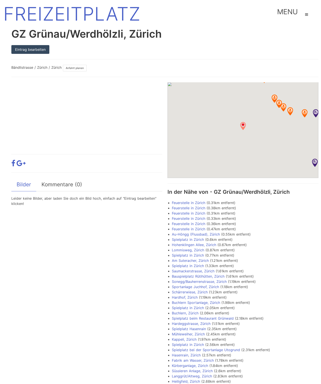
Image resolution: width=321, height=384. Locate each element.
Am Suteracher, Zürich (190, 260)
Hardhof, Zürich (185, 297)
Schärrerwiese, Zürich (190, 292)
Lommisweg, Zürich (188, 250)
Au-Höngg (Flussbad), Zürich (196, 234)
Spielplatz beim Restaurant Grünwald (203, 318)
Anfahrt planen (75, 68)
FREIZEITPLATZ (72, 14)
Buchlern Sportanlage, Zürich (196, 302)
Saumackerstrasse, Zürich (193, 271)
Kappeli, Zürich (184, 339)
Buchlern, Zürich (185, 313)
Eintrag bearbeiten (30, 49)
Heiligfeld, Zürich (186, 381)
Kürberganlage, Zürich (190, 365)
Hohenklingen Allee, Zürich (194, 245)
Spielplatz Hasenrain (189, 329)
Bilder (24, 184)
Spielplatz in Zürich (188, 239)
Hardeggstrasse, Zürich (191, 323)
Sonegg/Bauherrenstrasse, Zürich (199, 281)
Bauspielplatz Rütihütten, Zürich (198, 276)
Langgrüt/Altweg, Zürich (192, 376)
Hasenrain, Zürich (186, 355)
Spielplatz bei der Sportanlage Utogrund (206, 350)
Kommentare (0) (61, 184)
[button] (316, 113)
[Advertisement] (86, 113)
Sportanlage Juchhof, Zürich (195, 287)
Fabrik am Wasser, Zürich (193, 360)
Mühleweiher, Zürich (188, 334)
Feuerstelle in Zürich (188, 203)
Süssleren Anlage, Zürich (192, 371)
